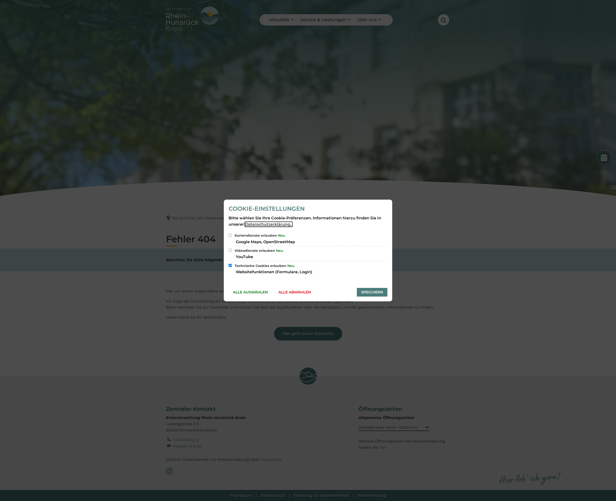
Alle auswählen (250, 292)
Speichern (372, 292)
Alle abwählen (294, 292)
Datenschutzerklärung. (268, 224)
